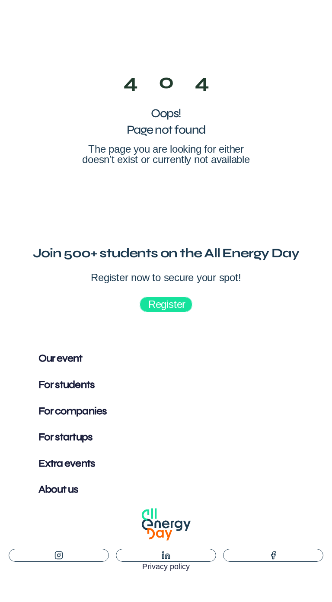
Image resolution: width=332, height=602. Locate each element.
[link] (166, 304)
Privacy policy (166, 566)
